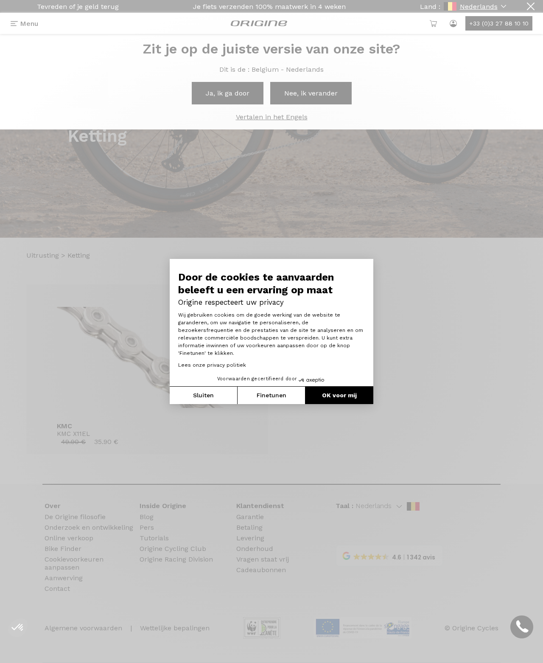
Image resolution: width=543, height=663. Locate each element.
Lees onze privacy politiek (212, 365)
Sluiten (203, 395)
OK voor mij (339, 395)
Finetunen (271, 395)
